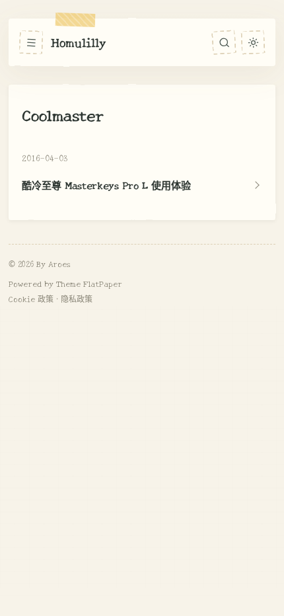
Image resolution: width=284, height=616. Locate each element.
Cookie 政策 (31, 298)
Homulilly (78, 41)
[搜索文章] (223, 42)
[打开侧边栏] (31, 42)
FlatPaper (102, 283)
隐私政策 (76, 298)
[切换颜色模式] (252, 42)
